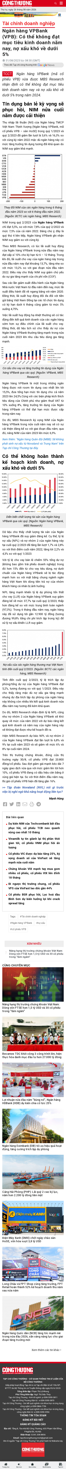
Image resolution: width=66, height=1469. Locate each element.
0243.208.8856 (38, 1434)
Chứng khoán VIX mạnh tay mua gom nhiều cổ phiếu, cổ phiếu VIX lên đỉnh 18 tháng (34, 873)
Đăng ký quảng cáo (33, 1424)
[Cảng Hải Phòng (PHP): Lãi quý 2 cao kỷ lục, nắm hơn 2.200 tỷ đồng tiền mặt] (33, 1174)
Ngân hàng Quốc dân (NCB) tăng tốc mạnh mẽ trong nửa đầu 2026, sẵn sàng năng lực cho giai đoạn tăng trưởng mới (32, 1336)
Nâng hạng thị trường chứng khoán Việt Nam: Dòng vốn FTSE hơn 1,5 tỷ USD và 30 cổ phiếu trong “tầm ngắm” (36, 953)
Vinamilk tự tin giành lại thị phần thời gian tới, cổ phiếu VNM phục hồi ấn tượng (34, 843)
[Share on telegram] (39, 804)
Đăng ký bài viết (33, 1419)
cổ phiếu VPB (19, 929)
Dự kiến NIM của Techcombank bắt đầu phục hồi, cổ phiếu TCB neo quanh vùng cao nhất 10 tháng (34, 828)
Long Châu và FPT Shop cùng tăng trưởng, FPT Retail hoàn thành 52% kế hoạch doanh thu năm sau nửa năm (32, 1287)
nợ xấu (41, 923)
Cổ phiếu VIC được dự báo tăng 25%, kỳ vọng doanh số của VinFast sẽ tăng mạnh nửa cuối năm (34, 858)
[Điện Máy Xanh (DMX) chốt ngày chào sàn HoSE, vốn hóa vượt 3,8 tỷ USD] (33, 1220)
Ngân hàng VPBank (22, 923)
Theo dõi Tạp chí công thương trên (20, 65)
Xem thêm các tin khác (46, 1350)
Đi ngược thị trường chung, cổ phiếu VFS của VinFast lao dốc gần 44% (34, 886)
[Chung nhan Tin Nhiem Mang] (33, 1449)
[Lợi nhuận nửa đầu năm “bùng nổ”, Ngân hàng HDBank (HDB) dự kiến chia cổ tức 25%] (33, 1082)
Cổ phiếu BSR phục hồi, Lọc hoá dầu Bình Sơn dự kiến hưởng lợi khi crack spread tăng (34, 899)
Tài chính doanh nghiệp (28, 23)
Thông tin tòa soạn (33, 1415)
